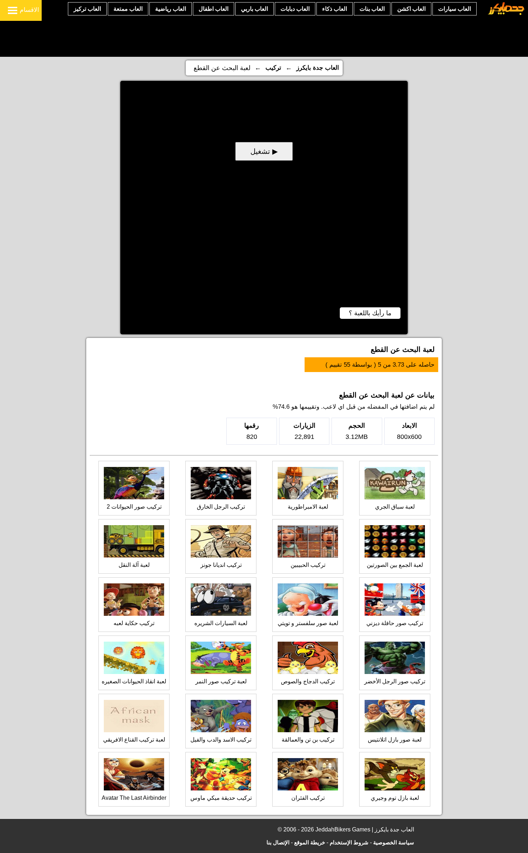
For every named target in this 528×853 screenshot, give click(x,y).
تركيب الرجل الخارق (221, 507)
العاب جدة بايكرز (317, 67)
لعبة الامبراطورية (308, 507)
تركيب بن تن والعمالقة (308, 740)
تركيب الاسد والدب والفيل (220, 740)
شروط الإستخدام (349, 842)
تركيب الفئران (308, 798)
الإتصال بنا (278, 842)
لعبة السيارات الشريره (220, 623)
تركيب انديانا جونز (221, 565)
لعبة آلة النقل (134, 565)
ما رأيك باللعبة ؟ (370, 313)
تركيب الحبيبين (308, 565)
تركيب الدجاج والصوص (308, 681)
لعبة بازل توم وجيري (395, 798)
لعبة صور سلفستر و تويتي (308, 623)
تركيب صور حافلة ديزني (394, 623)
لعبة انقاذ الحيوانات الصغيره (134, 681)
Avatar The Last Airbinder (134, 798)
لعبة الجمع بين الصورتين (395, 565)
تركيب (273, 67)
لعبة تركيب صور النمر (221, 681)
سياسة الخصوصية (393, 842)
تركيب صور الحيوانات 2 (134, 507)
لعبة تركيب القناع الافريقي (134, 740)
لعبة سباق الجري (395, 507)
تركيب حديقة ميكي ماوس (221, 798)
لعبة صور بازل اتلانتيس (395, 740)
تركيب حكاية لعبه (134, 623)
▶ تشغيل (264, 151)
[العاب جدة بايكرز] (506, 13)
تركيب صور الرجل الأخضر (394, 681)
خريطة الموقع (309, 842)
